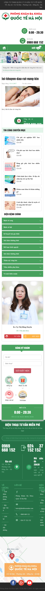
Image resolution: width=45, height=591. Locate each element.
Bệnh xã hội (8, 227)
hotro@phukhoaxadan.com (24, 508)
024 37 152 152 (35, 447)
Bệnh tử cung (8, 220)
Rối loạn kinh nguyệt (11, 247)
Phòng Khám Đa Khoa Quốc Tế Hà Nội (24, 497)
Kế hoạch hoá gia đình (11, 234)
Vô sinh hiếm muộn (10, 274)
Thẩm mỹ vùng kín (10, 260)
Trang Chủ (5, 48)
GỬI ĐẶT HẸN (22, 371)
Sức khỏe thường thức (11, 240)
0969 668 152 (35, 41)
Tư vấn (17, 336)
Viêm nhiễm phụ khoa (11, 267)
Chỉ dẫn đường (5, 527)
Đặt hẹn (35, 336)
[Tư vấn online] (21, 583)
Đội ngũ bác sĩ (6, 507)
